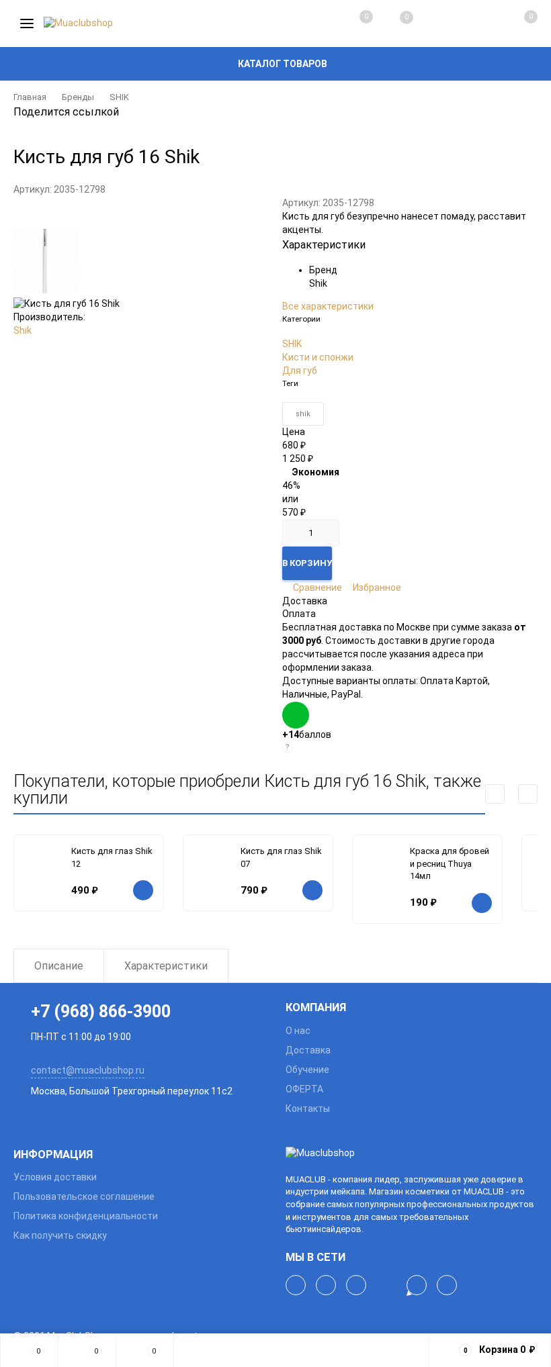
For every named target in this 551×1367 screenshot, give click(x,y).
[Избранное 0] (393, 23)
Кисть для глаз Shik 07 (281, 857)
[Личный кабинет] (474, 23)
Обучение (307, 1069)
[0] (516, 23)
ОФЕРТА (304, 1089)
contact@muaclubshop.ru (87, 1070)
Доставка (308, 1050)
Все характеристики (328, 306)
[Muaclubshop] (412, 1153)
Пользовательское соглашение (84, 1196)
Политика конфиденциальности (85, 1216)
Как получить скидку (60, 1235)
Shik (22, 330)
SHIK (119, 97)
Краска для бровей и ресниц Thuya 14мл (449, 863)
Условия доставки (55, 1177)
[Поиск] (434, 23)
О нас (298, 1030)
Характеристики (166, 965)
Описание (58, 965)
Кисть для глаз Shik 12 (112, 857)
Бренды (78, 97)
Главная (29, 97)
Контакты (308, 1108)
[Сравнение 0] (352, 23)
